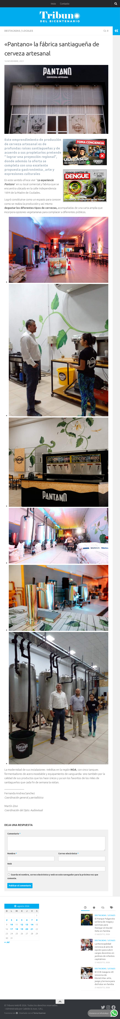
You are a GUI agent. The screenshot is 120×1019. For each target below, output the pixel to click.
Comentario (13, 834)
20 (26, 929)
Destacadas (12, 30)
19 (21, 929)
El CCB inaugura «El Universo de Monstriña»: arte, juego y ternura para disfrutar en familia (105, 978)
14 (32, 924)
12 (21, 924)
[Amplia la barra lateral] (116, 30)
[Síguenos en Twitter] (103, 1007)
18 (16, 929)
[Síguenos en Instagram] (108, 1007)
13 (26, 924)
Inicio (53, 3)
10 (11, 924)
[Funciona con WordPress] (17, 1013)
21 (32, 929)
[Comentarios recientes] (102, 908)
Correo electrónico (68, 853)
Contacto (64, 3)
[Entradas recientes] (85, 908)
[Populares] (94, 908)
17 (11, 929)
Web (9, 864)
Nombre (12, 853)
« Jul (7, 942)
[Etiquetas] (111, 908)
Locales (27, 30)
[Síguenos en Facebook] (114, 1007)
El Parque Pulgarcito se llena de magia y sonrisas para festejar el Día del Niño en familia (105, 924)
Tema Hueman (39, 1013)
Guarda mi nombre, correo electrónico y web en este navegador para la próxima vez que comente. (52, 876)
